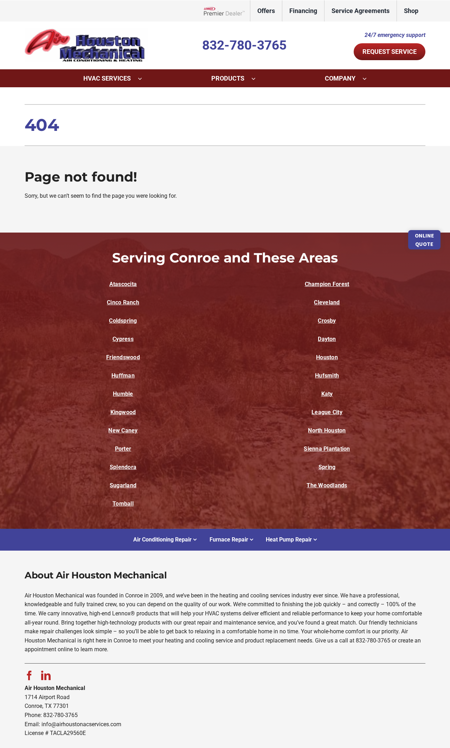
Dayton (327, 339)
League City (326, 412)
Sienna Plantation (327, 448)
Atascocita (123, 284)
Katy (327, 394)
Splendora (123, 467)
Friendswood (123, 357)
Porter (123, 448)
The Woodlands (327, 485)
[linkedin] (46, 675)
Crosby (327, 320)
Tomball (123, 503)
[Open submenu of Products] (257, 78)
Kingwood (123, 412)
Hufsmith (327, 375)
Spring (327, 467)
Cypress (123, 339)
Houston (327, 357)
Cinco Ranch (123, 302)
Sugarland (123, 485)
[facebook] (29, 675)
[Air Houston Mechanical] (86, 31)
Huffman (123, 375)
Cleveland (327, 302)
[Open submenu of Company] (368, 78)
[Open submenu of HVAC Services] (143, 78)
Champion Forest (327, 284)
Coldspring (123, 320)
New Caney (122, 430)
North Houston (327, 430)
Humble (123, 394)
